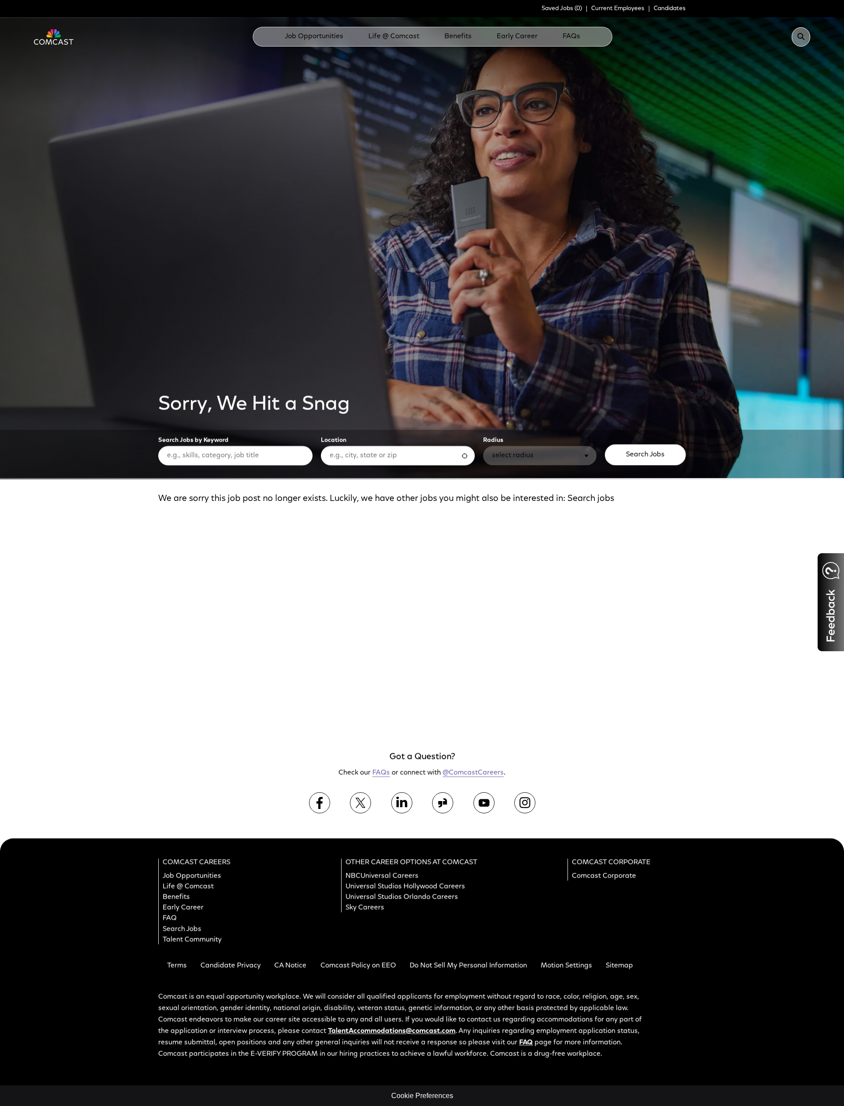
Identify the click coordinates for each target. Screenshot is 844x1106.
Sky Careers (365, 907)
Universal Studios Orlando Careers (402, 897)
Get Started (619, 695)
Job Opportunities (314, 36)
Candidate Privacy (230, 965)
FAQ (170, 918)
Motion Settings (566, 965)
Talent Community (192, 939)
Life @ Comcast (393, 36)
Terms (177, 965)
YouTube (484, 802)
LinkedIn (401, 802)
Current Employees (617, 9)
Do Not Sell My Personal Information (468, 965)
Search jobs (591, 498)
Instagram (524, 802)
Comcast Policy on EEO (358, 965)
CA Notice (290, 965)
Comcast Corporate (604, 875)
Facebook (319, 802)
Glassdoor (442, 802)
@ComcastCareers (473, 772)
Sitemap (619, 965)
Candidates (670, 9)
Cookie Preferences (422, 1095)
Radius (493, 441)
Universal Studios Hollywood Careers (405, 886)
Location (333, 441)
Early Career (517, 36)
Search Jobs (645, 454)
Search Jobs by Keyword (193, 441)
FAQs (571, 36)
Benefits (458, 36)
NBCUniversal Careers (382, 875)
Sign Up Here (617, 590)
